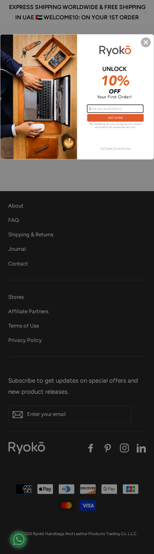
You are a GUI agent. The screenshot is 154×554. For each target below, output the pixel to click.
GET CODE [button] (115, 117)
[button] (146, 42)
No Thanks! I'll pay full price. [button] (116, 148)
